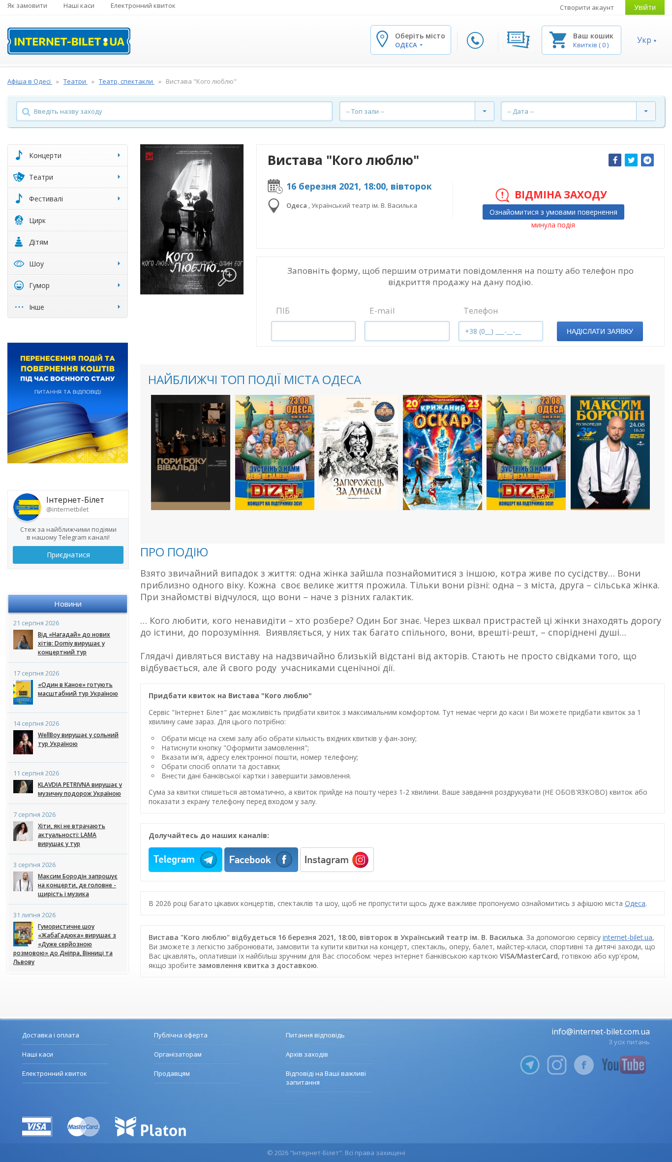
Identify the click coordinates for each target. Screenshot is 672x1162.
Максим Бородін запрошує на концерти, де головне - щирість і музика (78, 885)
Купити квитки (191, 494)
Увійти (645, 7)
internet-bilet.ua (627, 937)
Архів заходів (307, 1054)
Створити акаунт (587, 7)
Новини (68, 604)
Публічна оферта (181, 1035)
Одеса (635, 903)
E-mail (382, 310)
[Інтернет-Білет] (68, 41)
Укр (644, 39)
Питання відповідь (315, 1035)
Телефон (480, 310)
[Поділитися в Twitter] (631, 160)
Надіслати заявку (600, 331)
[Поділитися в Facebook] (615, 160)
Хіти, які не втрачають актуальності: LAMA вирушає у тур (71, 835)
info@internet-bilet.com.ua (600, 1031)
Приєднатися (68, 554)
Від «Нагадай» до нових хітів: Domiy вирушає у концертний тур (74, 643)
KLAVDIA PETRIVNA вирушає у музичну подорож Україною (80, 789)
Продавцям (172, 1073)
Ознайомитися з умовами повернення (553, 212)
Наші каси (78, 5)
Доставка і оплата (50, 1035)
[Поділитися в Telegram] (647, 160)
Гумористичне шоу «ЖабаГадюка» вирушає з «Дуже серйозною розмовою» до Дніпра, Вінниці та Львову (64, 944)
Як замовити (27, 5)
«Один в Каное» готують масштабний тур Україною (78, 689)
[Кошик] (558, 39)
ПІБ (283, 310)
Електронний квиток (143, 5)
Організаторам (178, 1054)
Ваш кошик (593, 35)
